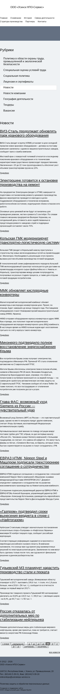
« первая (5, 644)
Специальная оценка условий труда (24, 70)
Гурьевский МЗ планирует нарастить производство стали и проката (29, 570)
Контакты (42, 21)
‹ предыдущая (18, 644)
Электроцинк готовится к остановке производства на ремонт (29, 182)
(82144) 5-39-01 (12, 674)
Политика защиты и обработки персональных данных (24, 684)
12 (34, 644)
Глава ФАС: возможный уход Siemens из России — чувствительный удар (23, 406)
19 (18, 646)
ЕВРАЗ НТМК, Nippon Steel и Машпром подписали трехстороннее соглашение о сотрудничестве (29, 462)
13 (39, 644)
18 (14, 646)
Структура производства (11, 21)
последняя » (42, 646)
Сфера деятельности (44, 18)
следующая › (29, 646)
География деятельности (18, 99)
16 (52, 644)
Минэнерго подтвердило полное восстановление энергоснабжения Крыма (28, 347)
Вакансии (9, 110)
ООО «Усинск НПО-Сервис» (27, 7)
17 (57, 644)
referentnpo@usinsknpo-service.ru (15, 677)
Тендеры (8, 104)
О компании (15, 18)
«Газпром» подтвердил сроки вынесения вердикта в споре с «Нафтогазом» (24, 515)
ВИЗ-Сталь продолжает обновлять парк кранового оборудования (28, 133)
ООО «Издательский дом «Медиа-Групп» (16, 690)
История (28, 18)
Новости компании (14, 93)
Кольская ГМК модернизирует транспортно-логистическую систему (30, 240)
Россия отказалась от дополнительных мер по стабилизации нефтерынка (22, 615)
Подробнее (4, 173)
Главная (4, 18)
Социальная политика (16, 75)
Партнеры (30, 21)
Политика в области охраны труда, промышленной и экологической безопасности (23, 61)
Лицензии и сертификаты (18, 81)
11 (29, 644)
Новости (8, 87)
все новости (54, 652)
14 (43, 644)
